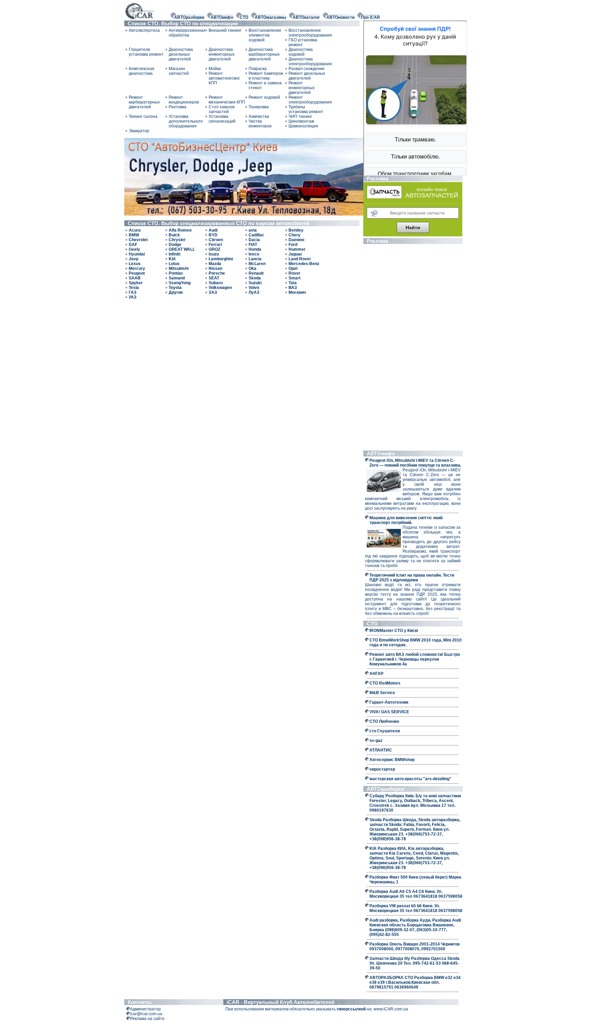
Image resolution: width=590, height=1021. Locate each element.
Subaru (216, 282)
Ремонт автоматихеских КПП (224, 78)
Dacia (254, 239)
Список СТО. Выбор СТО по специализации (183, 23)
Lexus (135, 263)
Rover (294, 273)
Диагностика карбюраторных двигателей (264, 54)
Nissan (215, 268)
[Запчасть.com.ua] (384, 197)
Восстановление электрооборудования (307, 33)
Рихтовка (177, 107)
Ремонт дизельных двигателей (307, 76)
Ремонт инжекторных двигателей (301, 88)
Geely (134, 249)
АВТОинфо (222, 17)
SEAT (214, 278)
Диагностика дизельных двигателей (181, 54)
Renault (256, 273)
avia (253, 230)
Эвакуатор (139, 130)
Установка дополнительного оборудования (186, 121)
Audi (213, 230)
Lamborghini (221, 259)
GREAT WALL (182, 249)
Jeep (133, 259)
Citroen (216, 239)
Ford (293, 244)
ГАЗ (133, 292)
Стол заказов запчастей (222, 109)
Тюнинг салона (143, 116)
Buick (174, 235)
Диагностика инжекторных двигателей (222, 54)
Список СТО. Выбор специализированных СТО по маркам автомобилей (219, 223)
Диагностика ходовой (301, 52)
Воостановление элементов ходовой (265, 35)
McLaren (257, 263)
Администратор (145, 1009)
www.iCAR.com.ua (391, 1009)
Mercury (137, 268)
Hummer (297, 249)
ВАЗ (293, 287)
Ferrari (215, 244)
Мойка (215, 68)
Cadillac (256, 235)
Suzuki (255, 282)
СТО (244, 17)
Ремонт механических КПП (227, 100)
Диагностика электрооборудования (307, 61)
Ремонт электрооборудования (307, 100)
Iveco (254, 254)
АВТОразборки (189, 17)
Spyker (136, 282)
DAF (133, 244)
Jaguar (295, 254)
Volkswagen (220, 287)
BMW (134, 235)
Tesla (134, 287)
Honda (255, 249)
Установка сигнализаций (222, 119)
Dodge (175, 244)
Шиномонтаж (301, 121)
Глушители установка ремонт (146, 52)
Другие (176, 292)
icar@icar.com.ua (146, 1013)
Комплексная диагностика (141, 71)
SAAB (135, 278)
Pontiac (176, 273)
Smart (294, 278)
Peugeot (137, 273)
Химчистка (259, 116)
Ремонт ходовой (264, 97)
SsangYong (180, 282)
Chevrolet (138, 239)
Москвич (297, 292)
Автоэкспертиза (144, 30)
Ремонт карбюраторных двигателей (144, 102)
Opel (293, 268)
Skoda (255, 278)
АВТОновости (340, 17)
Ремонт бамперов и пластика (266, 76)
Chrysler (177, 239)
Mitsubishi (178, 268)
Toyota (175, 287)
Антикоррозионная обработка (187, 33)
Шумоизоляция (303, 126)
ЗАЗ (213, 292)
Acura (135, 230)
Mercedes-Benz (304, 263)
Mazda (215, 263)
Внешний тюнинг (225, 30)
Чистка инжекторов (260, 123)
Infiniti (174, 254)
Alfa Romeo (180, 230)
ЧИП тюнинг (300, 116)
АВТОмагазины (270, 17)
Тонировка (259, 107)
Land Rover (300, 259)
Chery (294, 235)
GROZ (214, 249)
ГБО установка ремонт (303, 42)
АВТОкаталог (306, 17)
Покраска (258, 68)
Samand (177, 278)
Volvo (254, 287)
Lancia (255, 259)
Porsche (217, 273)
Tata (293, 282)
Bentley (296, 230)
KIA (172, 259)
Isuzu (214, 254)
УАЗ (133, 297)
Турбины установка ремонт (306, 109)
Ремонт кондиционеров (184, 100)
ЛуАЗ (254, 292)
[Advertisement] (412, 348)
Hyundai (137, 254)
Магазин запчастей (179, 71)
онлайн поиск (432, 189)
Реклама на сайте (147, 1018)
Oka (252, 268)
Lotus (174, 263)
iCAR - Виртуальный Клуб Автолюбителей (280, 1002)
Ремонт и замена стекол (265, 85)
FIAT (253, 244)
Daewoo (296, 239)
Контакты (140, 1002)
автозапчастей (431, 195)
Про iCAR (370, 17)
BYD (213, 235)
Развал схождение (307, 68)
